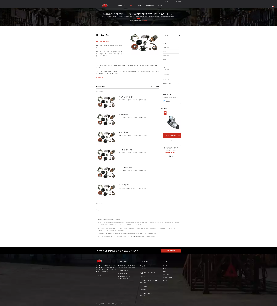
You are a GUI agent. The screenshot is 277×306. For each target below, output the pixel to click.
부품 (140, 20)
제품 (131, 5)
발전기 (112, 236)
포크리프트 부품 (167, 83)
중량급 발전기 (125, 236)
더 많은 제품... (100, 77)
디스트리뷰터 (119, 236)
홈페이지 (120, 5)
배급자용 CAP (123, 132)
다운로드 (167, 101)
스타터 (164, 51)
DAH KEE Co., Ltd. (109, 303)
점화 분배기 (166, 55)
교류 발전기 (166, 47)
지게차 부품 (137, 236)
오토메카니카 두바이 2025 (146, 293)
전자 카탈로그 (139, 5)
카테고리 (136, 20)
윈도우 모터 (166, 79)
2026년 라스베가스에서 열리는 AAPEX (147, 273)
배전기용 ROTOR (124, 185)
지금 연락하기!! (171, 250)
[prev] (97, 210)
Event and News (150, 5)
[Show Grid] (156, 86)
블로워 (133, 236)
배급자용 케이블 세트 (126, 97)
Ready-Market (177, 304)
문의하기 (160, 5)
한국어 (179, 1)
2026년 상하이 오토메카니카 (147, 266)
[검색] (162, 1)
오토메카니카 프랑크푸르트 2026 (148, 280)
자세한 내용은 (171, 156)
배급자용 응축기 (124, 114)
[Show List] (158, 86)
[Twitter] (98, 276)
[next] (158, 210)
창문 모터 (130, 236)
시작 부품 (166, 72)
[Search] (179, 35)
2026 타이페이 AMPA (145, 287)
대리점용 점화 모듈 (125, 167)
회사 (125, 5)
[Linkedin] (100, 276)
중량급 (164, 59)
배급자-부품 (144, 20)
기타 (164, 63)
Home (131, 20)
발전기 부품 (166, 69)
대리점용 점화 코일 (125, 150)
